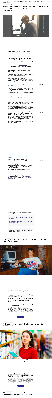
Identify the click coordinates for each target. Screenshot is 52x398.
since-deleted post (23, 65)
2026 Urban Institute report (14, 378)
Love (12, 1)
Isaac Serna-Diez (5, 12)
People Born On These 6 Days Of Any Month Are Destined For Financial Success (20, 224)
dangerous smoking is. (21, 307)
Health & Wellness (32, 1)
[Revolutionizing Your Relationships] (6, 1)
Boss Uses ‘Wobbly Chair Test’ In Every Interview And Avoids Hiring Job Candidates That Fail (21, 222)
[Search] (46, 1)
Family (22, 1)
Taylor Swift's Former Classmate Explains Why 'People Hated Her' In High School (20, 218)
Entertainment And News (9, 4)
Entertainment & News (26, 1)
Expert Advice (42, 1)
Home (4, 4)
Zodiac (15, 1)
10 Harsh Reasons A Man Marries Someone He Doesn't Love (22, 228)
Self (20, 1)
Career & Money (37, 1)
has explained (30, 160)
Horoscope (17, 1)
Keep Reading (21, 385)
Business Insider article (17, 374)
